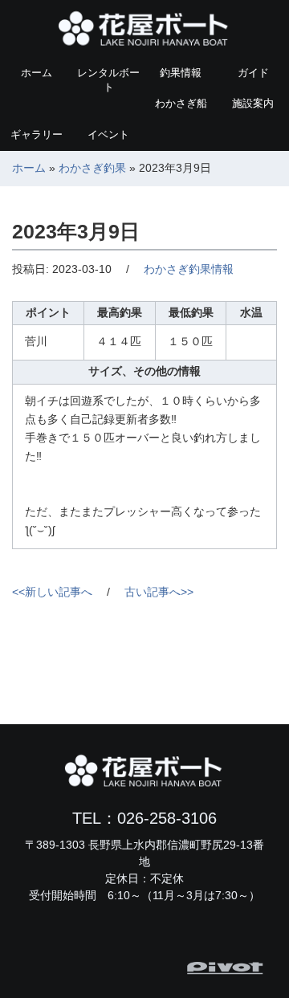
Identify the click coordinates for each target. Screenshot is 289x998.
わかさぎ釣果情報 (189, 269)
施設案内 (253, 103)
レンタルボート (108, 80)
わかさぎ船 (181, 103)
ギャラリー (36, 134)
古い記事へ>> (158, 591)
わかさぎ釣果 (92, 167)
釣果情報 (180, 73)
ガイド (253, 73)
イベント (108, 134)
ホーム (36, 73)
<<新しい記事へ (52, 591)
